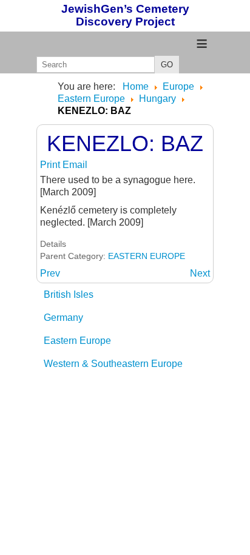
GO (167, 64)
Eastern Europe (77, 340)
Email (74, 165)
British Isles (68, 294)
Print (51, 165)
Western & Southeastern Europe (113, 363)
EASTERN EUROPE (146, 256)
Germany (63, 317)
